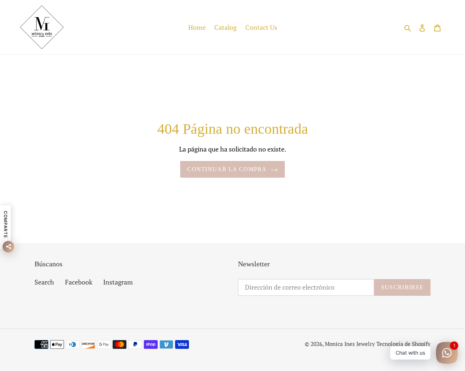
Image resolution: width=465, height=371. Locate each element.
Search (44, 282)
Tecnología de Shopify (403, 343)
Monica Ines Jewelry (350, 343)
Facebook (78, 282)
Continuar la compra (227, 169)
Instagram (118, 282)
